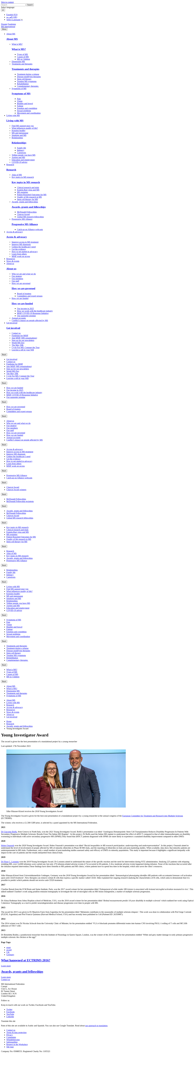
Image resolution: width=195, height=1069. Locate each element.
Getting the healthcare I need (24, 247)
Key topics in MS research (23, 177)
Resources (10, 259)
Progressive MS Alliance (22, 219)
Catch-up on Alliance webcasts (30, 229)
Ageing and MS (18, 157)
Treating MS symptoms (26, 81)
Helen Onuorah (7, 845)
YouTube (10, 1014)
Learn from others (19, 254)
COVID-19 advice (19, 162)
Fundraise (12, 24)
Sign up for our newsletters (23, 340)
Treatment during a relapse (28, 74)
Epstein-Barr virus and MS (28, 190)
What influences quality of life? (25, 128)
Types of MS (22, 54)
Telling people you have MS (23, 155)
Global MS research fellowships (30, 217)
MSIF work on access (21, 256)
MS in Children (23, 59)
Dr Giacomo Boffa (9, 832)
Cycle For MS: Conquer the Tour (26, 347)
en (3, 10)
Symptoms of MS (19, 88)
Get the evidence (19, 249)
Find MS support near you (23, 126)
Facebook (10, 1012)
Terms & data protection (16, 1032)
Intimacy (20, 150)
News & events (12, 261)
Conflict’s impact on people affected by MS (30, 320)
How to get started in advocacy (25, 251)
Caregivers (21, 153)
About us (10, 263)
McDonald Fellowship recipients (20, 501)
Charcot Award (23, 214)
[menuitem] (103, 51)
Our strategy (17, 276)
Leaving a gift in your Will (23, 350)
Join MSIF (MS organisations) (24, 338)
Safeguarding (12, 1042)
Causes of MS (23, 57)
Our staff (15, 281)
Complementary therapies (28, 86)
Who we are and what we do (24, 274)
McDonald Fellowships (27, 212)
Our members (17, 278)
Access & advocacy (14, 232)
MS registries (22, 192)
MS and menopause (20, 133)
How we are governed (21, 283)
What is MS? (17, 44)
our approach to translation (96, 1025)
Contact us (16, 333)
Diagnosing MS (18, 61)
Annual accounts (19, 318)
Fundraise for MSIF (20, 335)
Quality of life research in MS (29, 197)
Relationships (17, 138)
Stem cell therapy (24, 79)
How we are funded (20, 298)
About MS (10, 34)
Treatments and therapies (22, 64)
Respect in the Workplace (17, 1044)
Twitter (9, 1009)
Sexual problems (24, 111)
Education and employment (23, 160)
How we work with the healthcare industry (35, 311)
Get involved (11, 323)
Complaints (11, 1037)
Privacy (9, 1035)
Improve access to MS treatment (25, 242)
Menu (4, 29)
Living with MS (13, 115)
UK (8, 952)
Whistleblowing (13, 1040)
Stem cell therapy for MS (27, 199)
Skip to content (7, 2)
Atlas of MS (17, 175)
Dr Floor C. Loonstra (10, 862)
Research (10, 164)
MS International (8, 26)
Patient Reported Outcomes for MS (31, 195)
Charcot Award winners (16, 489)
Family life (21, 148)
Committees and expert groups (29, 296)
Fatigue (20, 106)
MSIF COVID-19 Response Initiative (33, 313)
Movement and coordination (29, 113)
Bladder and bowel (25, 103)
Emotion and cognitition (27, 108)
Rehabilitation (23, 84)
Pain (19, 99)
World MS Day (18, 343)
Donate (4, 24)
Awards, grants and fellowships (25, 202)
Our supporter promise (26, 316)
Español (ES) (12, 15)
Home (9, 721)
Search (30, 5)
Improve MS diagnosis (21, 244)
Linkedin (10, 1016)
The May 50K (18, 345)
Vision (19, 101)
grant (8, 947)
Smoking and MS (19, 135)
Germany (10, 955)
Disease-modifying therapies (29, 76)
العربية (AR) (11, 17)
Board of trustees (24, 293)
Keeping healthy (18, 130)
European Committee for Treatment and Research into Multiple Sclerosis (152, 816)
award (9, 950)
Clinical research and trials (28, 187)
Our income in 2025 (25, 308)
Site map (10, 1047)
